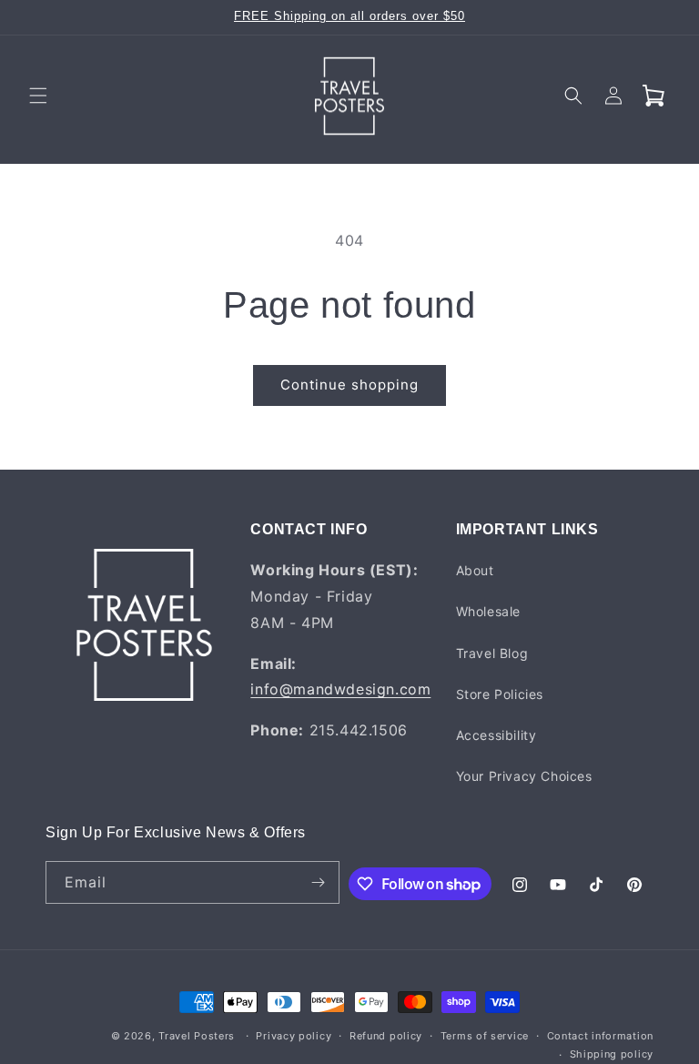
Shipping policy (612, 1054)
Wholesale (488, 611)
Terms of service (485, 1035)
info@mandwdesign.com (340, 689)
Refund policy (386, 1035)
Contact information (600, 1035)
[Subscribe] (319, 882)
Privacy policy (293, 1035)
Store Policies (499, 694)
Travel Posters (196, 1035)
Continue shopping (349, 384)
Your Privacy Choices (524, 776)
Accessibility (496, 735)
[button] (38, 96)
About (475, 570)
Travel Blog (492, 653)
